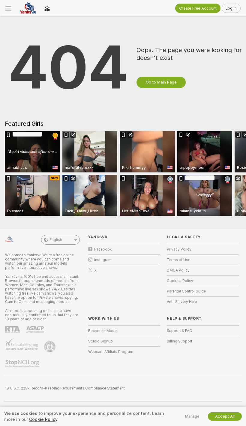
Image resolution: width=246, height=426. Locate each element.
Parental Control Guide (186, 291)
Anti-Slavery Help (182, 302)
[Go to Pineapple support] (50, 346)
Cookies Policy (180, 281)
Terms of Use (178, 260)
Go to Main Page (161, 82)
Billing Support (179, 341)
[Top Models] (47, 8)
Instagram (103, 260)
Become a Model (103, 331)
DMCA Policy (178, 270)
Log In (231, 8)
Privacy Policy (179, 249)
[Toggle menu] (8, 8)
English (56, 240)
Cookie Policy (43, 419)
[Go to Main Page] (28, 8)
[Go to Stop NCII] (22, 363)
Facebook (103, 249)
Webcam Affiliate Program (110, 352)
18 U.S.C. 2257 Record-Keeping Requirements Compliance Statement (65, 388)
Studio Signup (100, 341)
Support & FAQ (179, 331)
